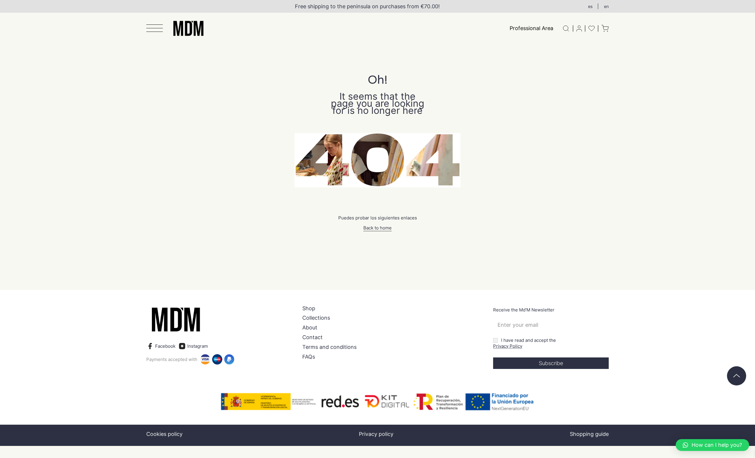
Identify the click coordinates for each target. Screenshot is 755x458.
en (606, 6)
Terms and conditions (329, 347)
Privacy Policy (507, 346)
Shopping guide (589, 434)
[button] (154, 28)
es (590, 6)
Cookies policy (164, 434)
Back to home (377, 228)
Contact (312, 337)
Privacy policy (376, 434)
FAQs (308, 356)
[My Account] (579, 28)
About (309, 327)
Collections (316, 318)
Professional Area (531, 28)
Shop (308, 308)
